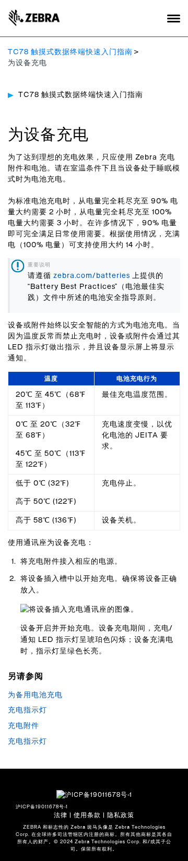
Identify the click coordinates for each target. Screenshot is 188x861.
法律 (60, 815)
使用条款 (87, 815)
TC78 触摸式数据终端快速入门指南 (70, 52)
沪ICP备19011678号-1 (42, 807)
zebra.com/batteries (91, 276)
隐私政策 (120, 815)
